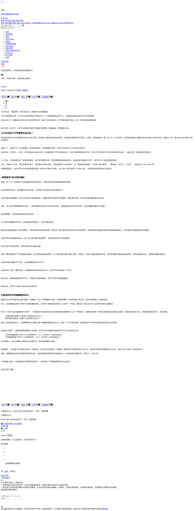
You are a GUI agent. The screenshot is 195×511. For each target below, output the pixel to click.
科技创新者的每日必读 (10, 14)
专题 (18, 21)
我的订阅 (55, 23)
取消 (3, 476)
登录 (22, 21)
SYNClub (9, 53)
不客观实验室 (36, 23)
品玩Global (21, 23)
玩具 (13, 97)
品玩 (3, 10)
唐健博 (25, 90)
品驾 (14, 23)
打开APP (4, 18)
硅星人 (28, 23)
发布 (7, 476)
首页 (3, 23)
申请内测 (104, 509)
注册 (3, 61)
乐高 (3, 66)
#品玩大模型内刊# (66, 23)
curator (3, 86)
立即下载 (4, 426)
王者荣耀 (45, 97)
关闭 (3, 64)
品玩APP (4, 21)
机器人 (23, 97)
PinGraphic (47, 23)
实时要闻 (8, 23)
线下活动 (11, 21)
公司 (33, 97)
